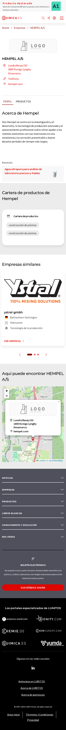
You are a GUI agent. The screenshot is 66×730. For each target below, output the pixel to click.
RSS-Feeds (8, 537)
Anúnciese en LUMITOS (31, 681)
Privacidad (33, 720)
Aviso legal (13, 714)
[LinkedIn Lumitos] (33, 668)
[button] (33, 439)
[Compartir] (48, 18)
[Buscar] (43, 18)
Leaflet (41, 460)
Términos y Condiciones (39, 714)
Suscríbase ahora (33, 587)
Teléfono (13, 78)
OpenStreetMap (56, 460)
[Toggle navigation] (62, 18)
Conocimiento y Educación (19, 525)
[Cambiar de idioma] (54, 18)
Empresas (8, 489)
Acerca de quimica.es (33, 694)
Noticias (7, 478)
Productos (23, 101)
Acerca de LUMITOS (32, 688)
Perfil (7, 101)
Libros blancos (12, 513)
